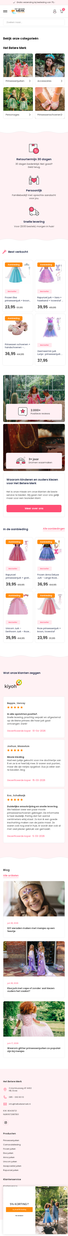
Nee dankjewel (18, 1215)
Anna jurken (9, 1157)
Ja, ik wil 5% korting (18, 1209)
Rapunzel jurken (11, 1170)
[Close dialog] (63, 1188)
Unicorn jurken (10, 1161)
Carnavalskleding (12, 1144)
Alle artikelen (11, 875)
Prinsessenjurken (11, 1140)
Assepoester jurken (12, 1166)
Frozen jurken (9, 1149)
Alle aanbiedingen (54, 528)
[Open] (5, 11)
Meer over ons (34, 508)
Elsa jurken (8, 1153)
